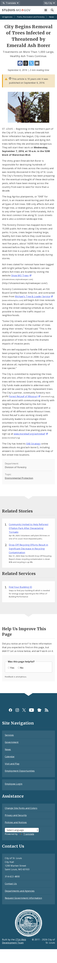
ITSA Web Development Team (14, 941)
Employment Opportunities (20, 770)
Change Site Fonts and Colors (21, 808)
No (21, 667)
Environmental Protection (19, 478)
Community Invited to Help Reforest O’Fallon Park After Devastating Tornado (28, 528)
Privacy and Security (16, 815)
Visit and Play (12, 763)
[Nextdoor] (39, 710)
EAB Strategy (33, 443)
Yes (12, 667)
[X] (24, 710)
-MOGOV (16, 10)
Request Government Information (23, 898)
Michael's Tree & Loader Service (32, 296)
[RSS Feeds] (46, 710)
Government (12, 742)
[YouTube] (31, 710)
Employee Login (13, 783)
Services (9, 735)
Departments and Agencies (20, 890)
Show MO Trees (20, 275)
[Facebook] (10, 710)
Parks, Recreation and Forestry (30, 17)
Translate (28, 834)
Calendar (10, 756)
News (51, 17)
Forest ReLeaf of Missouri (23, 396)
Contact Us (11, 883)
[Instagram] (17, 710)
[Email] (36, 63)
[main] (28, 354)
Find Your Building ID (20, 587)
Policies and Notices (16, 822)
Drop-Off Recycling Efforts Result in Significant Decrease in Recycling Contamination (28, 548)
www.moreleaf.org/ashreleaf (29, 433)
